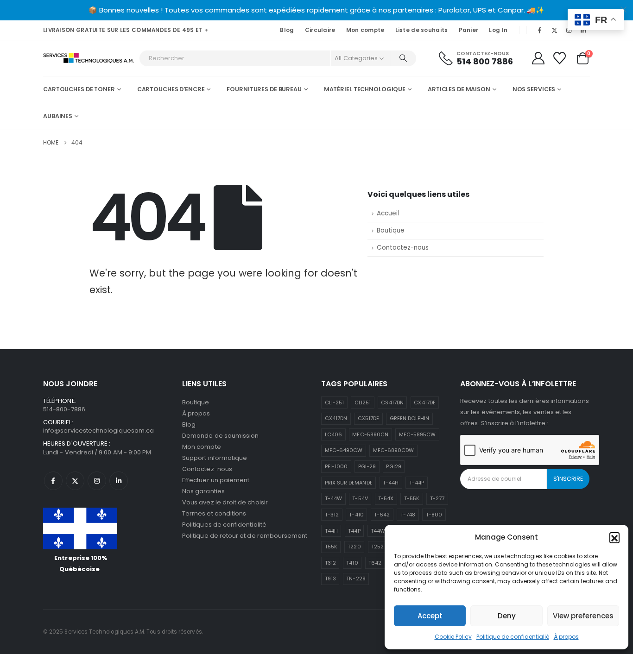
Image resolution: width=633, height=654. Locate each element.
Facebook (53, 481)
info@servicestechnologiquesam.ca (98, 430)
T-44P (416, 482)
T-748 (407, 514)
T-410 (356, 514)
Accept (430, 616)
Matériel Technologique (364, 89)
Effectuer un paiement (215, 480)
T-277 (437, 498)
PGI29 (393, 466)
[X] (554, 30)
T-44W (333, 498)
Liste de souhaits (421, 30)
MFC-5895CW (417, 434)
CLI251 (362, 402)
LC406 (333, 434)
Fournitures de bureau (264, 89)
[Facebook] (540, 30)
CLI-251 (334, 402)
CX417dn (336, 418)
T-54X (385, 498)
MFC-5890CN (370, 434)
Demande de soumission (220, 435)
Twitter (75, 481)
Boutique (391, 230)
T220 (354, 546)
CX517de (368, 418)
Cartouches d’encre (171, 89)
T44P (354, 531)
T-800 (434, 514)
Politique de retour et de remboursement (245, 535)
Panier (469, 30)
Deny (507, 616)
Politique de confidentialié (512, 637)
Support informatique (214, 457)
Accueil (388, 213)
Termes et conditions (214, 513)
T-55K (411, 498)
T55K (331, 546)
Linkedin (118, 481)
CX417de (424, 402)
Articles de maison (459, 89)
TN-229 (355, 578)
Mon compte (365, 30)
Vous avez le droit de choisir (225, 502)
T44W (378, 531)
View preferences (583, 616)
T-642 (382, 514)
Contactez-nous (403, 247)
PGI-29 (367, 466)
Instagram (97, 481)
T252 (377, 546)
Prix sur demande (349, 482)
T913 (330, 578)
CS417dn (392, 402)
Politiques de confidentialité (224, 524)
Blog (287, 30)
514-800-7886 (64, 409)
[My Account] (538, 58)
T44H (331, 531)
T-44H (391, 482)
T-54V (359, 498)
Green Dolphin (410, 418)
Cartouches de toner (79, 89)
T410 (352, 562)
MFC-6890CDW (393, 450)
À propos (566, 637)
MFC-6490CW (344, 450)
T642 (374, 562)
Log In (498, 30)
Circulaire (320, 30)
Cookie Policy (453, 637)
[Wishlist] (559, 58)
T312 (330, 562)
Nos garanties (203, 491)
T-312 (332, 514)
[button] (614, 537)
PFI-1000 (336, 466)
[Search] (403, 58)
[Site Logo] (88, 58)
